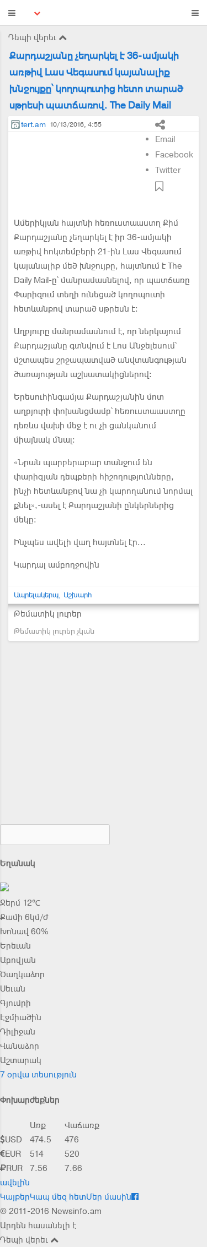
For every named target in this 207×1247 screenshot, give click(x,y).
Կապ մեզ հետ (58, 1196)
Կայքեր (15, 1196)
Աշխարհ (77, 595)
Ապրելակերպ (36, 595)
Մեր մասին (108, 1196)
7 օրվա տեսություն (38, 1074)
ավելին (15, 1182)
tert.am (33, 124)
